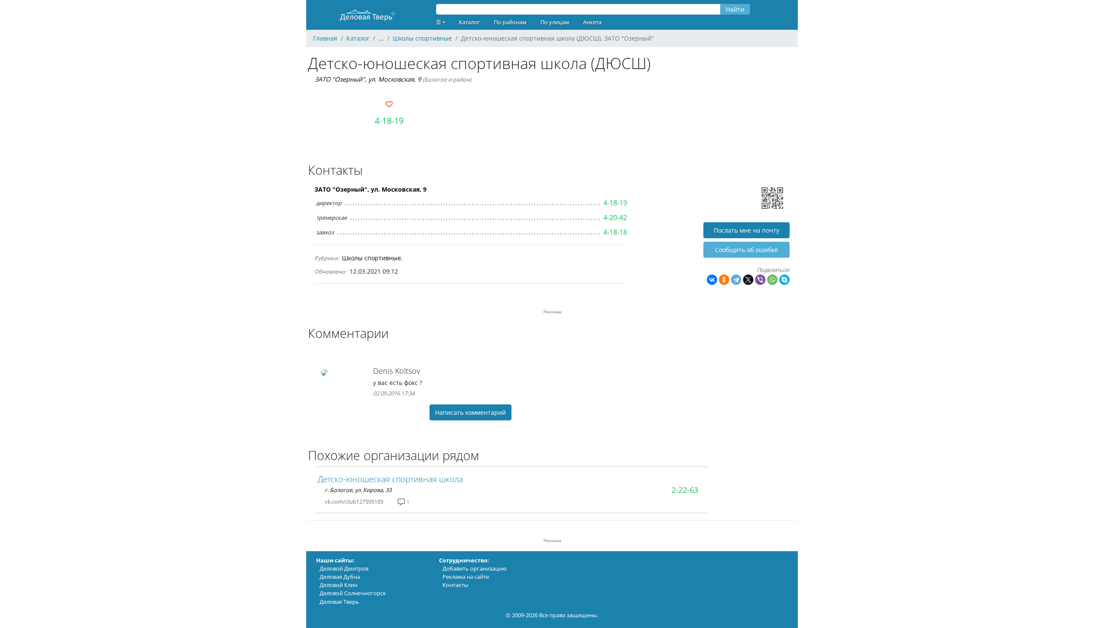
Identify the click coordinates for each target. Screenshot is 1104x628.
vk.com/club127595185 (354, 501)
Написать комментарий (470, 412)
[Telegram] (736, 280)
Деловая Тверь (339, 602)
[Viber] (760, 280)
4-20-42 (615, 217)
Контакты (455, 585)
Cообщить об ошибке (746, 250)
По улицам (554, 22)
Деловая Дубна (340, 577)
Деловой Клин (339, 585)
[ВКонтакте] (712, 280)
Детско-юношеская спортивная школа (390, 479)
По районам (510, 22)
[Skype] (784, 280)
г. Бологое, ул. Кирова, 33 (358, 490)
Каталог (469, 22)
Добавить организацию (474, 568)
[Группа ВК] (393, 502)
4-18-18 (615, 232)
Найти (735, 9)
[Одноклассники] (724, 280)
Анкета (592, 22)
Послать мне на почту (746, 230)
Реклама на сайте (465, 577)
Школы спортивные (371, 258)
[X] (748, 280)
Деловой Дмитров (344, 568)
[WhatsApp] (772, 280)
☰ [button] (438, 22)
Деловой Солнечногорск (353, 593)
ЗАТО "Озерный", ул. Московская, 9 (368, 79)
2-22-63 (684, 490)
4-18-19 (389, 120)
